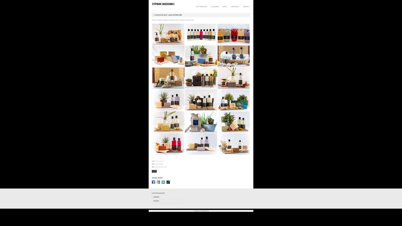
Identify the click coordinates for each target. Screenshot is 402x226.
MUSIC (225, 6)
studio (165, 167)
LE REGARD (215, 6)
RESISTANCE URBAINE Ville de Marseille (153, 171)
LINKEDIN (156, 197)
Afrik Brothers (155, 171)
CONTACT (246, 6)
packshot (160, 167)
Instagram (156, 201)
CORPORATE (235, 6)
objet (156, 167)
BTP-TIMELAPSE (201, 6)
